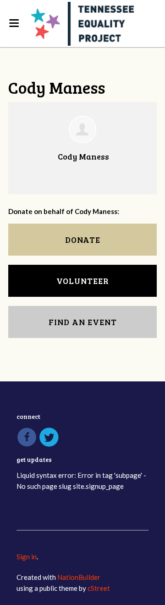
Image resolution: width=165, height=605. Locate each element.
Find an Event (83, 321)
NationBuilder (78, 577)
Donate (82, 239)
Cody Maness (83, 156)
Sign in (26, 556)
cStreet (99, 588)
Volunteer (82, 280)
